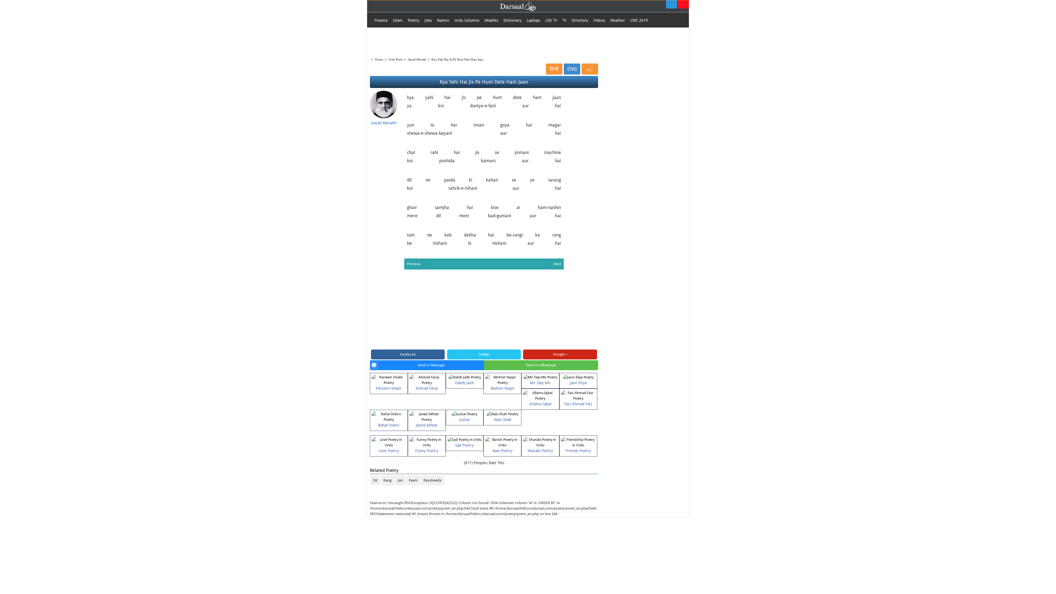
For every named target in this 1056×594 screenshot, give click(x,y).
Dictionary (512, 20)
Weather (617, 20)
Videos (599, 20)
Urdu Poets (396, 59)
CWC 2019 (639, 20)
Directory (580, 20)
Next (557, 264)
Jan (400, 480)
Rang (387, 480)
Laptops (533, 20)
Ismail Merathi (417, 59)
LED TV (551, 20)
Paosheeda (432, 480)
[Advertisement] (528, 41)
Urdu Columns (466, 20)
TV (564, 20)
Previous (414, 264)
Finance (381, 20)
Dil (375, 480)
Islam (398, 20)
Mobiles (491, 20)
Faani (413, 480)
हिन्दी (554, 69)
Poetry (413, 20)
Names (443, 20)
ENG (572, 69)
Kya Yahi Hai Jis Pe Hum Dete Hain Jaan (457, 59)
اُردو (590, 69)
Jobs (428, 20)
